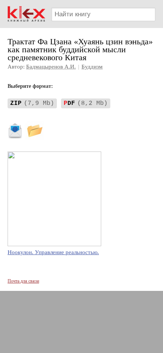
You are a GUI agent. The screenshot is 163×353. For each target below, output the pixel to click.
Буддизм (92, 67)
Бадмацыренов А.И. (51, 67)
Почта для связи (23, 281)
